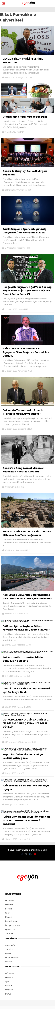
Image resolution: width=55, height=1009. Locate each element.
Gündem (9, 900)
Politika (8, 908)
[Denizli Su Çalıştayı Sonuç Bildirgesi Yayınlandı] (27, 166)
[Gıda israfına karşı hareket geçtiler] (27, 112)
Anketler (9, 933)
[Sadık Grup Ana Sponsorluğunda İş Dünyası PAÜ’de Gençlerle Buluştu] (27, 224)
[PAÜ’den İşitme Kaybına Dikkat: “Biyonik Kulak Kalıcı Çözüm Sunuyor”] (27, 621)
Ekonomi (9, 904)
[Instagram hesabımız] (30, 854)
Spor (7, 913)
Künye (8, 953)
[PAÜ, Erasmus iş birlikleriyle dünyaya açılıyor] (27, 781)
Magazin (9, 917)
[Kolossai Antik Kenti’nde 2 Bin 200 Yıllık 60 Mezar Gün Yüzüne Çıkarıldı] (27, 527)
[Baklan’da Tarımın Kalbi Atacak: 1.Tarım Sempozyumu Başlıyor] (27, 405)
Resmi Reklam (11, 921)
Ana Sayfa (10, 945)
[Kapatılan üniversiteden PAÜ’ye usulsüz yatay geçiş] (27, 749)
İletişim (8, 961)
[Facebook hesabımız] (22, 854)
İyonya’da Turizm (13, 925)
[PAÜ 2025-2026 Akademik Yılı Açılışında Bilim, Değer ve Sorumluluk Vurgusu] (27, 344)
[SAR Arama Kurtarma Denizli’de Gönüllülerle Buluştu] (27, 652)
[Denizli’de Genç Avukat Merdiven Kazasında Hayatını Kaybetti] (27, 463)
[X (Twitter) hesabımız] (26, 854)
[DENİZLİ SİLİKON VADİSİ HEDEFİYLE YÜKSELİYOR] (27, 54)
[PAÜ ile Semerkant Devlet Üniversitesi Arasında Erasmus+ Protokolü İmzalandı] (27, 812)
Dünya (8, 994)
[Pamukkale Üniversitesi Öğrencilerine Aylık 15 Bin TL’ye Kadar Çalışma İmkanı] (27, 590)
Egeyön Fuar (11, 929)
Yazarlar (9, 949)
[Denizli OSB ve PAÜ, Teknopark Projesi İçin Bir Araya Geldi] (27, 684)
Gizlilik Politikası (12, 957)
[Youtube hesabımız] (35, 854)
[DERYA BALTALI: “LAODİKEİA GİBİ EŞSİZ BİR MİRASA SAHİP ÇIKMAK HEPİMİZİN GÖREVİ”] (27, 715)
